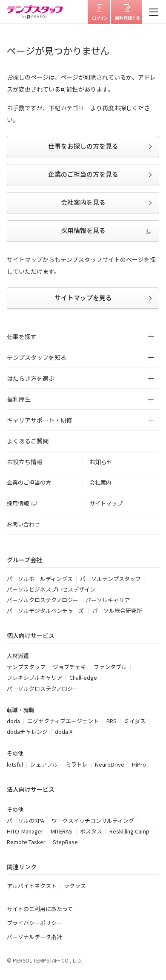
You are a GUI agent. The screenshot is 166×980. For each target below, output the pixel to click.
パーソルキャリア (108, 600)
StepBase (65, 842)
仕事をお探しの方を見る (83, 145)
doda (13, 721)
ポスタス (91, 831)
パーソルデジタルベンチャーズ (46, 610)
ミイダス (135, 721)
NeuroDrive (109, 764)
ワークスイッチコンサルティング (93, 820)
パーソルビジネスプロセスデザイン (51, 589)
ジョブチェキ (69, 667)
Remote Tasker (26, 842)
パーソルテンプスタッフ (110, 579)
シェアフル (44, 764)
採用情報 (18, 503)
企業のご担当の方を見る (83, 174)
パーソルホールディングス (40, 579)
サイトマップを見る (83, 297)
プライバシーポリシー (34, 923)
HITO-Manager (25, 831)
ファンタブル (110, 667)
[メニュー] (154, 12)
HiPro (139, 764)
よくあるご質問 (28, 441)
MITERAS (61, 831)
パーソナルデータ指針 (34, 937)
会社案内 (100, 482)
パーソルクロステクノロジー (42, 600)
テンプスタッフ (26, 667)
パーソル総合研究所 (117, 610)
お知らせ (101, 461)
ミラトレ (77, 764)
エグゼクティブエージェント (63, 721)
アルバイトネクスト (32, 886)
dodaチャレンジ (27, 731)
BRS (111, 721)
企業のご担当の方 (29, 482)
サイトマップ (106, 503)
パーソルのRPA (25, 820)
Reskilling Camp (129, 831)
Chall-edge (83, 677)
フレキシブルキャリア (34, 677)
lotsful (15, 764)
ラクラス (75, 886)
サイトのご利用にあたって (40, 909)
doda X (63, 731)
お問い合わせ (23, 524)
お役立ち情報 (25, 461)
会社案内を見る (83, 202)
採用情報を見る (83, 230)
